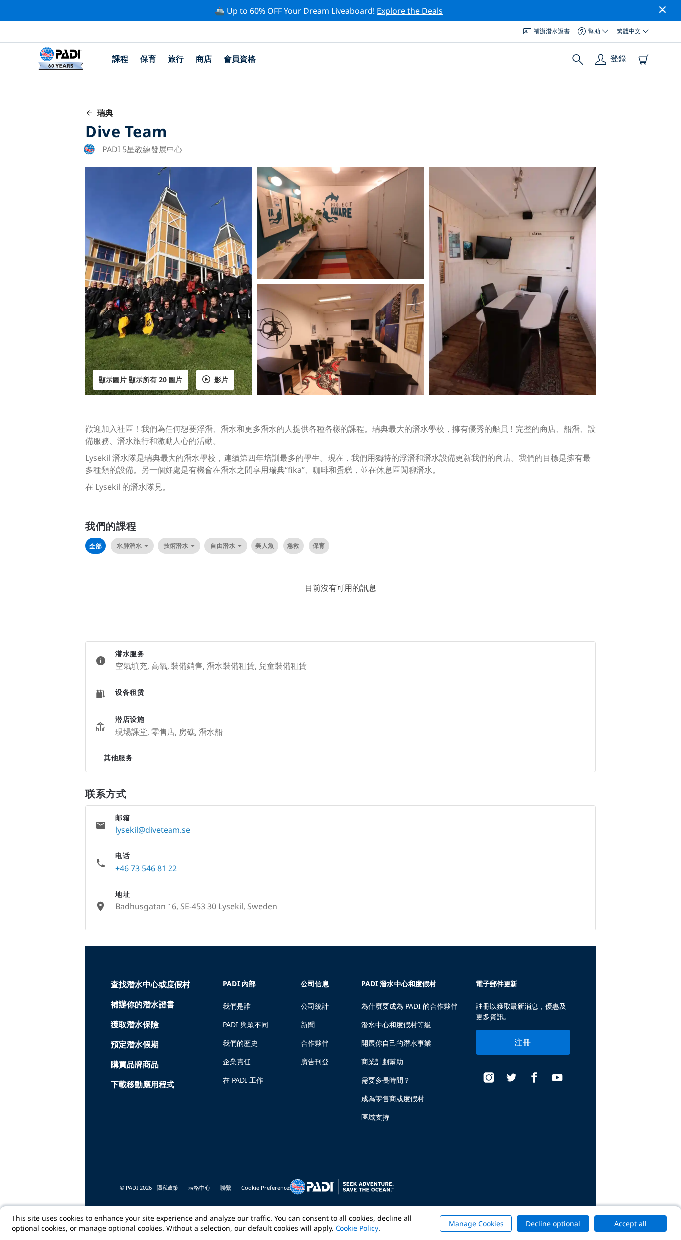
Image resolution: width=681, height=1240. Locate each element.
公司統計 (315, 1006)
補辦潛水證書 (552, 31)
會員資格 (240, 58)
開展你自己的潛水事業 (396, 1043)
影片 (221, 379)
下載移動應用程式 (142, 1084)
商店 (204, 58)
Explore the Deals (410, 10)
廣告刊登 (315, 1061)
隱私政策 (167, 1187)
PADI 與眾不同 (245, 1024)
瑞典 (103, 112)
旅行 (176, 58)
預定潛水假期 (135, 1044)
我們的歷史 (240, 1043)
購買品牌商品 (135, 1064)
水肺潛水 (129, 545)
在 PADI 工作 (243, 1080)
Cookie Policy (357, 1228)
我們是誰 (237, 1006)
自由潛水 (222, 545)
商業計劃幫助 (382, 1061)
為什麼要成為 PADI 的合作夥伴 (409, 1006)
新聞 (308, 1024)
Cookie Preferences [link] (266, 1187)
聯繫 (225, 1187)
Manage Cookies (476, 1223)
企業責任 (237, 1061)
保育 (148, 58)
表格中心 (199, 1187)
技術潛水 (176, 545)
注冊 (522, 1042)
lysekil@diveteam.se (152, 829)
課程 (120, 58)
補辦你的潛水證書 (142, 1004)
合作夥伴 (315, 1043)
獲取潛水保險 (135, 1024)
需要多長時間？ (385, 1080)
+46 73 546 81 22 (146, 868)
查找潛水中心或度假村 (150, 984)
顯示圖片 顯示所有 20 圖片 (140, 379)
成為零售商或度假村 (392, 1098)
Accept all (630, 1223)
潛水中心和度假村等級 (396, 1024)
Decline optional (553, 1223)
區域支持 (375, 1117)
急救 (293, 545)
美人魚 (264, 545)
